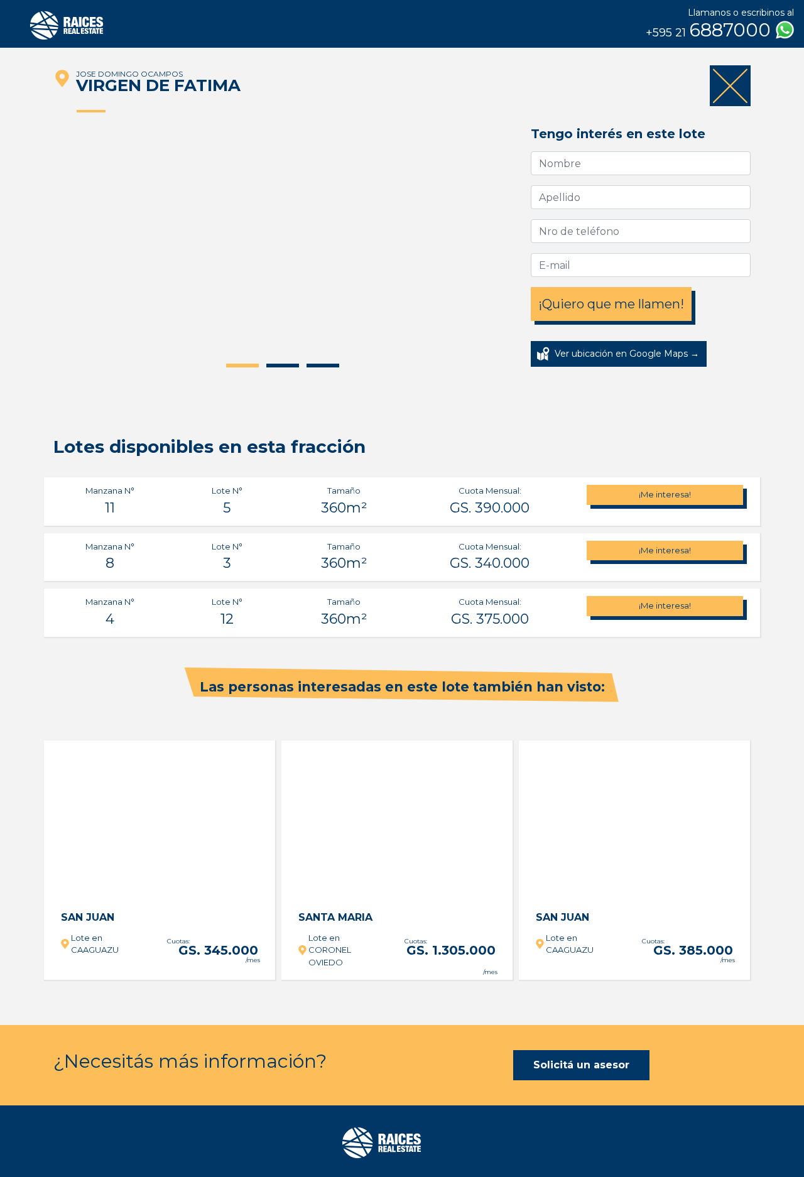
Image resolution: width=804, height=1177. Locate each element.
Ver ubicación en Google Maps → (627, 353)
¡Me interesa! (665, 494)
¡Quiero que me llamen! (611, 304)
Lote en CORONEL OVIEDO (329, 950)
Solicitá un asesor (581, 1065)
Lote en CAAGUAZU (95, 944)
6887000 (711, 30)
